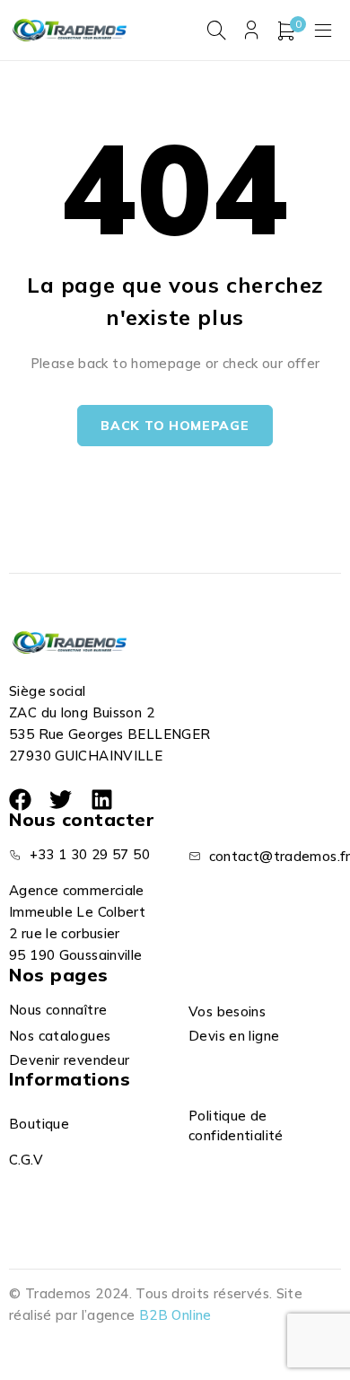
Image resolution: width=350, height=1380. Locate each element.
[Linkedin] (102, 799)
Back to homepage (175, 426)
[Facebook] (20, 799)
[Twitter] (60, 799)
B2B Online (175, 1314)
